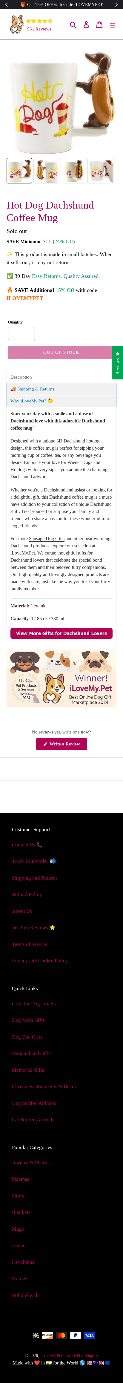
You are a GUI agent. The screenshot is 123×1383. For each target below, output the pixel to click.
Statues (19, 1278)
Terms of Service (29, 944)
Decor (18, 1245)
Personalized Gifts (31, 1053)
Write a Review (67, 745)
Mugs (18, 1229)
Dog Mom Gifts (28, 1020)
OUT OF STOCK (61, 352)
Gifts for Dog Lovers (34, 1004)
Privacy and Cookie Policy (40, 961)
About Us (22, 911)
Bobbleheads (25, 1295)
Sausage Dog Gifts (46, 538)
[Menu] (112, 24)
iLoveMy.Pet (51, 1355)
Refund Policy (27, 894)
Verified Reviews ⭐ (34, 927)
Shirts (18, 1196)
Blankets (21, 1212)
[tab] (61, 377)
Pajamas (20, 1179)
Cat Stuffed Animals (33, 1119)
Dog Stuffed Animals (34, 1103)
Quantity (15, 322)
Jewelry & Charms (31, 1162)
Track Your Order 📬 (34, 861)
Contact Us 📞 (27, 845)
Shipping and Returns (35, 878)
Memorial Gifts (28, 1070)
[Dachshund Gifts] (61, 637)
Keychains (23, 1262)
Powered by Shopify (80, 1355)
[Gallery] (61, 115)
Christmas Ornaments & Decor (44, 1086)
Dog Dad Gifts (27, 1037)
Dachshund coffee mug (71, 497)
